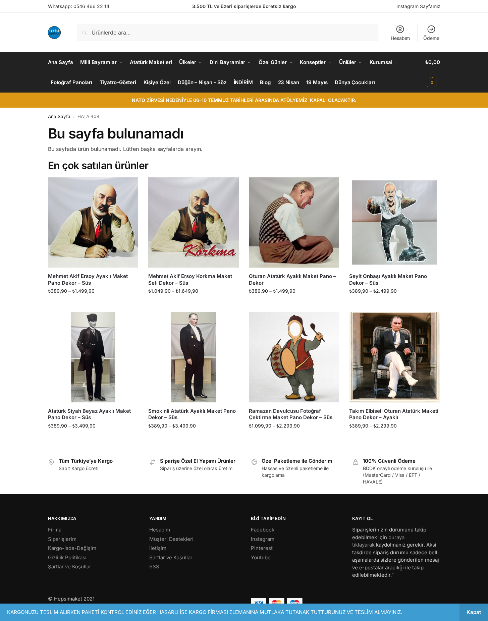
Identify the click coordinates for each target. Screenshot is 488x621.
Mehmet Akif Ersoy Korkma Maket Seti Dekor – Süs (190, 279)
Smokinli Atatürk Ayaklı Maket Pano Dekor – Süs (192, 414)
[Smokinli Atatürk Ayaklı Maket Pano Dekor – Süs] (193, 357)
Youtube (261, 557)
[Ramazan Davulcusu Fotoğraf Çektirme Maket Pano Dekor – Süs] (294, 357)
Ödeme (431, 38)
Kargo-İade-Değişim (72, 548)
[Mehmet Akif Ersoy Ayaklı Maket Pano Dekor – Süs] (93, 222)
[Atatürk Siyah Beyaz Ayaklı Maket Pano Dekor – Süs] (93, 357)
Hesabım (400, 38)
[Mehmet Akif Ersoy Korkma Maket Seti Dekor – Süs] (193, 222)
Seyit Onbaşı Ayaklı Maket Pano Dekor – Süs (388, 279)
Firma (54, 529)
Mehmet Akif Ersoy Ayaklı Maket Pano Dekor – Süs (88, 279)
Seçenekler (93, 305)
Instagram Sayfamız (418, 6)
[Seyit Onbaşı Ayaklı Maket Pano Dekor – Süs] (394, 222)
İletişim (157, 548)
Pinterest (262, 548)
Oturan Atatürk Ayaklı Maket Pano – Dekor (292, 279)
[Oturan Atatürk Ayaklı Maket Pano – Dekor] (294, 222)
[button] (432, 72)
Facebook (262, 529)
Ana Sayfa (59, 116)
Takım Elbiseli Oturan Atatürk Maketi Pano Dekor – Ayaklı (393, 414)
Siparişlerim (62, 539)
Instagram (262, 539)
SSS (154, 566)
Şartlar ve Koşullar (69, 566)
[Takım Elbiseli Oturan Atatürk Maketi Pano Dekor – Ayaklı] (394, 357)
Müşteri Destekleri (171, 539)
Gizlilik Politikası (67, 557)
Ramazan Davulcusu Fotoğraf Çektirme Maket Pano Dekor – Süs (290, 414)
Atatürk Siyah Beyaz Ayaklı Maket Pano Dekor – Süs (89, 414)
